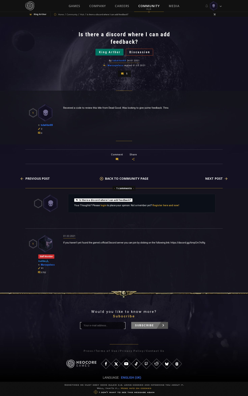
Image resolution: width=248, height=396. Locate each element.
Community (149, 6)
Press (88, 350)
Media (174, 6)
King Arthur (110, 52)
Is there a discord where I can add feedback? (105, 200)
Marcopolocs (115, 65)
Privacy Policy (132, 350)
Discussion (139, 52)
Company (97, 6)
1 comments (124, 188)
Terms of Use (106, 350)
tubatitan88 (119, 60)
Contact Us (155, 350)
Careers (122, 6)
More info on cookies (136, 388)
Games (74, 6)
